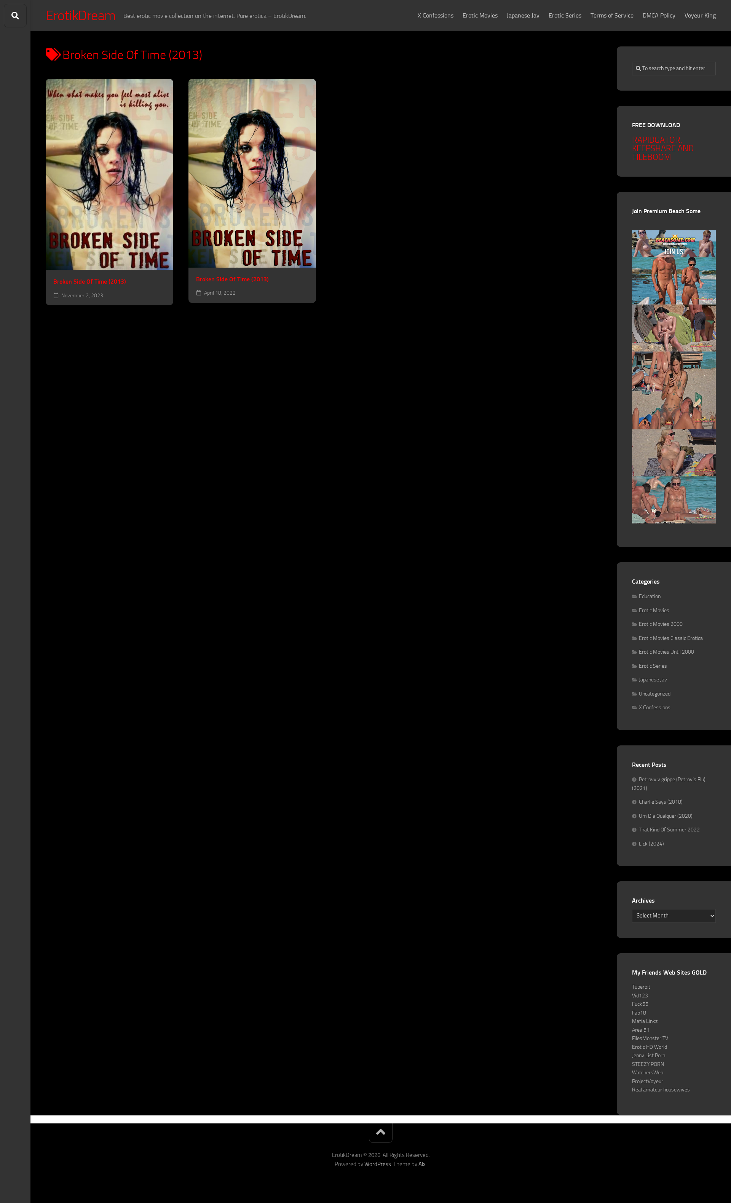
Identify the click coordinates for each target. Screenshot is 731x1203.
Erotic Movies (480, 15)
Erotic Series (565, 15)
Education (650, 596)
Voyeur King (700, 15)
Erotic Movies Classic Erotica (671, 638)
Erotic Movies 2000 (661, 624)
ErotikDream (81, 16)
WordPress (377, 1164)
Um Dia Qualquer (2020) (666, 816)
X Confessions (435, 15)
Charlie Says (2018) (661, 802)
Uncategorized (654, 694)
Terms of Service (612, 15)
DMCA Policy (659, 15)
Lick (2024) (651, 844)
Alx (422, 1164)
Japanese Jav (523, 15)
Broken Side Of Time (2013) (89, 281)
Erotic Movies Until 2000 (666, 652)
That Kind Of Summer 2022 (669, 829)
